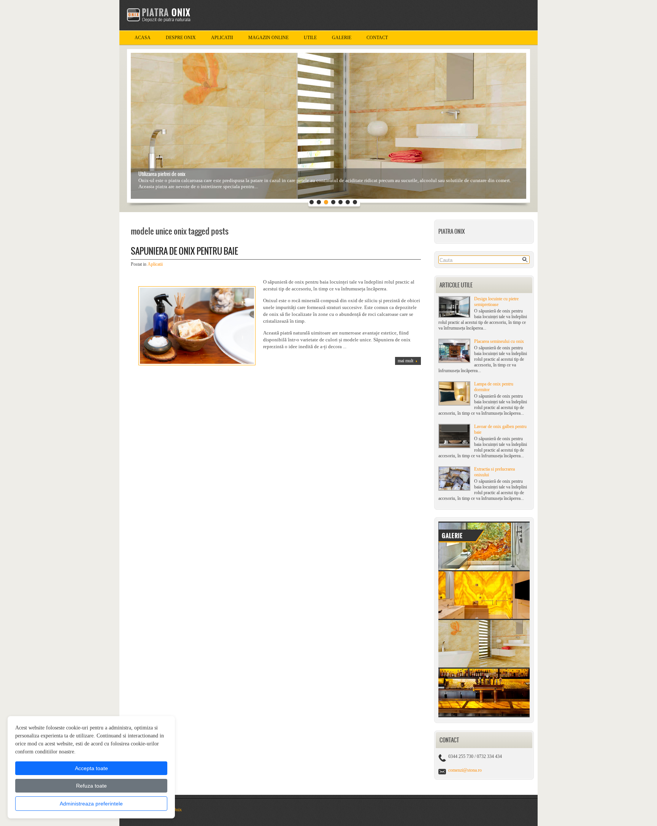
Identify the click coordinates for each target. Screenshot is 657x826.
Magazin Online (268, 37)
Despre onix (181, 37)
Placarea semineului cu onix (499, 341)
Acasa (143, 37)
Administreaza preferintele (91, 804)
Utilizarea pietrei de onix (162, 174)
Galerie (341, 37)
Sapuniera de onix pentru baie (184, 251)
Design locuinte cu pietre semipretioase (496, 301)
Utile (310, 37)
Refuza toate (91, 786)
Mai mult (405, 360)
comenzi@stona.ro (465, 770)
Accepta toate (91, 768)
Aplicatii (222, 37)
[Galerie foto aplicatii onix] (484, 715)
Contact (377, 37)
